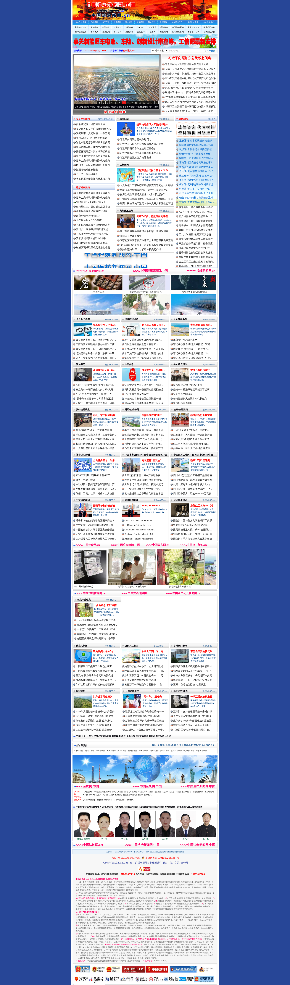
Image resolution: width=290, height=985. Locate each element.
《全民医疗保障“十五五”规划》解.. (191, 729)
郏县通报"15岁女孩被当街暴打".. (196, 239)
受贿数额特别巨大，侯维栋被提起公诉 (140, 249)
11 (140, 103)
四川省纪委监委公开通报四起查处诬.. (193, 475)
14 (152, 103)
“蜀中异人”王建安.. (152, 696)
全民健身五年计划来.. (104, 460)
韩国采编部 (154, 751)
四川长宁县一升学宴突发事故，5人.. (192, 489)
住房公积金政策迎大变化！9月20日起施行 (142, 194)
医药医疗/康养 (181, 691)
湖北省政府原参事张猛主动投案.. (93, 142)
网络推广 (211, 119)
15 (156, 103)
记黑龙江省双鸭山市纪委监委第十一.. (145, 711)
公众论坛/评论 (181, 364)
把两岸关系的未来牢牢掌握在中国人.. (193, 671)
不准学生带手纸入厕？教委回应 (196, 216)
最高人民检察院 (130, 792)
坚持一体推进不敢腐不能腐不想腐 (191, 389)
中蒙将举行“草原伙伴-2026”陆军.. (191, 525)
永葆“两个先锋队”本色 (185, 340)
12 (144, 103)
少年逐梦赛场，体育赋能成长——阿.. (144, 675)
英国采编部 (132, 751)
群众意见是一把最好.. (153, 370)
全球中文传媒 (97, 9)
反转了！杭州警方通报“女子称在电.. (95, 385)
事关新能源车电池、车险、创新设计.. (144, 430)
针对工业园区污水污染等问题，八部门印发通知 (190, 101)
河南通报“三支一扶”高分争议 (194, 189)
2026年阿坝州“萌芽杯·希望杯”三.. (93, 475)
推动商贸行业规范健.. (201, 415)
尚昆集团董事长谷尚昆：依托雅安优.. (144, 448)
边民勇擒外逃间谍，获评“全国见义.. (192, 529)
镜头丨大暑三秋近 (85, 480)
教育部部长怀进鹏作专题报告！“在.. (143, 684)
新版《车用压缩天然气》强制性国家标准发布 (144, 190)
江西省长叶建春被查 (87, 169)
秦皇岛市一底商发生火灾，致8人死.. (95, 389)
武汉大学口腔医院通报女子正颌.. (196, 193)
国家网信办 (186, 792)
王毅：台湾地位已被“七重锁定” (190, 684)
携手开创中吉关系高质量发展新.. (93, 156)
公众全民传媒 (83, 319)
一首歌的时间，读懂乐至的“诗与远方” (133, 107)
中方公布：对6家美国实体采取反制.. (95, 525)
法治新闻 (106, 32)
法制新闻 (124, 164)
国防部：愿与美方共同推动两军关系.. (193, 520)
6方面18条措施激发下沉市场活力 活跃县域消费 (190, 97)
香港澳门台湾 (194, 32)
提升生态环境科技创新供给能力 (93, 160)
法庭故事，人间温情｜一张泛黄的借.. (193, 434)
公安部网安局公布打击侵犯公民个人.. (96, 349)
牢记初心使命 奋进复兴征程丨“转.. (191, 353)
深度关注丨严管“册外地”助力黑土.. (94, 725)
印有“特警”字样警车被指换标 (194, 153)
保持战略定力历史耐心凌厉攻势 (93, 206)
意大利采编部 (176, 751)
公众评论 (141, 27)
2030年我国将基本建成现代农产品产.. (96, 711)
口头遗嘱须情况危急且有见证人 (141, 344)
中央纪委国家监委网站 (102, 792)
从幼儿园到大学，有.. (153, 651)
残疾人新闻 (81, 645)
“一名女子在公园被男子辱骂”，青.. (94, 394)
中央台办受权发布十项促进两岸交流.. (193, 675)
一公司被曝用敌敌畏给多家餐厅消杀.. (97, 620)
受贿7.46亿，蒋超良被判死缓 (91, 138)
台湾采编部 (100, 751)
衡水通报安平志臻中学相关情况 (196, 184)
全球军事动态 (180, 500)
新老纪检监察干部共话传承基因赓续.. (145, 720)
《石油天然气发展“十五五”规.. (92, 234)
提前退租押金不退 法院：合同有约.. (143, 358)
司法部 (178, 792)
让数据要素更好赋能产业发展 (92, 211)
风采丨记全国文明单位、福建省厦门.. (144, 484)
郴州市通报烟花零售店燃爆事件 (196, 212)
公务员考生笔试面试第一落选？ (196, 266)
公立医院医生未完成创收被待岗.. (196, 234)
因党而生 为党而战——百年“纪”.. (191, 349)
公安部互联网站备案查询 (133, 795)
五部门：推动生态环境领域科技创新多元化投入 (190, 69)
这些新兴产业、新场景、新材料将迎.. (144, 434)
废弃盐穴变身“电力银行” (173, 586)
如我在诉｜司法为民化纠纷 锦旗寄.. (192, 448)
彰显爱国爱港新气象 (201, 651)
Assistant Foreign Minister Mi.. (139, 534)
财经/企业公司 (132, 409)
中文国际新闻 (83, 500)
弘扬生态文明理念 (183, 394)
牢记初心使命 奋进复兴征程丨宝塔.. (192, 344)
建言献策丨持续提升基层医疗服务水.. (144, 403)
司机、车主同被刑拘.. (104, 415)
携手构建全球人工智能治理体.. (153, 124)
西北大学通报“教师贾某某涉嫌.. (196, 207)
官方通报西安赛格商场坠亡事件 (196, 162)
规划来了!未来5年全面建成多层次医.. (193, 720)
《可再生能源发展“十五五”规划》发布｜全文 (189, 111)
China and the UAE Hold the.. (139, 520)
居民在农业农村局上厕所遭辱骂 (196, 230)
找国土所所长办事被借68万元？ (196, 261)
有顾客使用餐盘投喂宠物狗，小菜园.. (97, 638)
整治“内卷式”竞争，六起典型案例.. (94, 430)
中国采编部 (79, 751)
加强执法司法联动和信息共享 (92, 243)
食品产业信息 (84, 599)
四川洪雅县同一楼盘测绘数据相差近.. (144, 389)
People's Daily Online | (105, 800)
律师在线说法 (131, 319)
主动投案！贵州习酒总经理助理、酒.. (96, 484)
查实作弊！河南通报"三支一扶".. (196, 175)
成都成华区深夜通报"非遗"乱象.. (196, 252)
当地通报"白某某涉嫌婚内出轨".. (196, 171)
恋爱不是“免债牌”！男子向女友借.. (191, 439)
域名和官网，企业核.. (104, 325)
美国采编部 (111, 751)
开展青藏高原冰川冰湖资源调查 (93, 151)
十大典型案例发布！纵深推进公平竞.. (96, 448)
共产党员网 (87, 792)
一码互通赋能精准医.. (201, 696)
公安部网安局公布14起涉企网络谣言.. (96, 340)
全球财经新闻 (178, 32)
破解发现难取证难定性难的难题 (93, 247)
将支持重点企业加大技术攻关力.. (93, 178)
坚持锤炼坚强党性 (183, 403)
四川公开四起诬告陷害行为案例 (93, 165)
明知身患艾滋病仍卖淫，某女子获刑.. (96, 434)
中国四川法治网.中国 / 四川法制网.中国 (193, 454)
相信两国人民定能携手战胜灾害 (93, 147)
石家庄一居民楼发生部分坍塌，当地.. (96, 403)
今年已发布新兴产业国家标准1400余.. (97, 629)
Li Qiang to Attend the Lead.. (138, 525)
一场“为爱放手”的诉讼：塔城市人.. (191, 430)
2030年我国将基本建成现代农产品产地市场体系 (190, 78)
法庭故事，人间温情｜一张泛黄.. (93, 133)
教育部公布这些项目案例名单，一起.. (144, 671)
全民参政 (129, 27)
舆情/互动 (183, 118)
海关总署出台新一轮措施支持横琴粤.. (193, 680)
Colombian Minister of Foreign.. (139, 529)
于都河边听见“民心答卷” (89, 220)
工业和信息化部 (154, 792)
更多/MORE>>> (165, 119)
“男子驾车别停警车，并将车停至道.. (95, 398)
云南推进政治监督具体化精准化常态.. (144, 493)
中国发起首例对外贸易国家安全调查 (95, 529)
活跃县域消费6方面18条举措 (91, 238)
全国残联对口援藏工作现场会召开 (94, 666)
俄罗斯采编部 (189, 751)
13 (148, 103)
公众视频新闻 (180, 319)
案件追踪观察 (81, 32)
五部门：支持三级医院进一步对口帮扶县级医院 (190, 83)
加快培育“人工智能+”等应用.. (92, 202)
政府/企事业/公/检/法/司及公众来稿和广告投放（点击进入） (183, 745)
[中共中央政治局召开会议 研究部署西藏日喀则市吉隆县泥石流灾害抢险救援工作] (145, 44)
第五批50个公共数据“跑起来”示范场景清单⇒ (189, 87)
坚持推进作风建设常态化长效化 (190, 398)
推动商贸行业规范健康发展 (90, 124)
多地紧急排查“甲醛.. (107, 605)
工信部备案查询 (115, 795)
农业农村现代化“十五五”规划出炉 (94, 729)
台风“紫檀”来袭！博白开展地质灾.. (143, 475)
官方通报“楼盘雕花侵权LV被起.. (196, 202)
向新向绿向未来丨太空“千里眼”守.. (143, 443)
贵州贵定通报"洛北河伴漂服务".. (196, 180)
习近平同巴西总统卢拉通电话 (135, 157)
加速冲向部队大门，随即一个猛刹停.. (193, 534)
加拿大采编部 (201, 751)
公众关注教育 (131, 645)
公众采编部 (119, 852)
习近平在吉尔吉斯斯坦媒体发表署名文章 (186, 64)
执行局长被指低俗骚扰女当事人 (196, 167)
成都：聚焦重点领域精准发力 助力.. (192, 484)
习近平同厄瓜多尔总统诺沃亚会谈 (138, 148)
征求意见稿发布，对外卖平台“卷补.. (143, 385)
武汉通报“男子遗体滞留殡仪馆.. (196, 149)
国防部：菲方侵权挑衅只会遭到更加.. (193, 538)
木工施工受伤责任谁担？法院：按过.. (144, 353)
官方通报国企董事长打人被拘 (194, 257)
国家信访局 (209, 792)
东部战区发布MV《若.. (202, 505)
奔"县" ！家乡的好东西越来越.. (92, 229)
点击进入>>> (129, 50)
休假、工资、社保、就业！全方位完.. (96, 493)
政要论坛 (118, 27)
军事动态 (94, 32)
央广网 (105, 795)
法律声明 (128, 852)
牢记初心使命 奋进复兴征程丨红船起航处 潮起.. (94, 107)
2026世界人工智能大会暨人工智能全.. (96, 538)
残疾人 (153, 32)
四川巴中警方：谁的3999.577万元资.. (193, 493)
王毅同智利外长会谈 (104, 505)
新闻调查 (152, 27)
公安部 (165, 792)
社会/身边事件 (83, 454)
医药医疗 (141, 32)
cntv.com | (130, 800)
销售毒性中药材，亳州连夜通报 (196, 197)
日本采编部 (121, 751)
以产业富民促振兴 (102, 696)
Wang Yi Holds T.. (151, 505)
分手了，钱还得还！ (87, 174)
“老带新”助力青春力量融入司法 (76, 586)
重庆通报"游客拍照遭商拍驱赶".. (196, 140)
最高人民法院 (117, 792)
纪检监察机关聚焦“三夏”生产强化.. (94, 720)
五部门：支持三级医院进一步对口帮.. (193, 711)
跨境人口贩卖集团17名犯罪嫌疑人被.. (96, 439)
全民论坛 (106, 27)
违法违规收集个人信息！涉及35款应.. (96, 353)
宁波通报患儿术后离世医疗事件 (196, 243)
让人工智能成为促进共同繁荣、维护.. (96, 358)
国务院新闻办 (198, 792)
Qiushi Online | (89, 800)
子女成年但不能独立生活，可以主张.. (144, 349)
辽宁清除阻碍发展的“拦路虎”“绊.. (142, 489)
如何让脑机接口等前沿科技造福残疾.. (96, 684)
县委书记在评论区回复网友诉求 (196, 225)
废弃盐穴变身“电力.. (152, 415)
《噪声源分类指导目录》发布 (152, 170)
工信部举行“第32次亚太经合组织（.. (143, 439)
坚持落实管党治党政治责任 (187, 385)
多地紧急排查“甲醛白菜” (125, 586)
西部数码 (147, 795)
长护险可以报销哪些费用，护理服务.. (193, 716)
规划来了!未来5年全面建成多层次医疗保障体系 (190, 92)
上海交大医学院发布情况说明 (140, 680)
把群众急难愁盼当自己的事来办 (93, 225)
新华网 (92, 795)
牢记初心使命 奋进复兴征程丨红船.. (192, 358)
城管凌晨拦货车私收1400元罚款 (196, 145)
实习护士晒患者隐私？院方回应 (196, 158)
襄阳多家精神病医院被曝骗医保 (196, 248)
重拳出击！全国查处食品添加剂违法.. (97, 634)
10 (136, 103)
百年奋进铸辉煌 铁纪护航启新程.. (143, 716)
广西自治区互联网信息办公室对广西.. (96, 344)
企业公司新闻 (209, 27)
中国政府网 (142, 792)
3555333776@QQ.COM (95, 50)
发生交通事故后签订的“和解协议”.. (143, 340)
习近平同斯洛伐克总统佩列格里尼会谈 (140, 153)
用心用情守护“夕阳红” (88, 215)
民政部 (171, 792)
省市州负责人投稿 (105, 119)
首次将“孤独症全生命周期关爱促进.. (95, 675)
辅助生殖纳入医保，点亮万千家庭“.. (192, 725)
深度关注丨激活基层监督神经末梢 (142, 398)
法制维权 (94, 27)
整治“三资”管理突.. (200, 460)
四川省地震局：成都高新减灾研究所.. (193, 480)
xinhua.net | (120, 800)
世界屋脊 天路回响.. (201, 325)
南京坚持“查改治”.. (152, 460)
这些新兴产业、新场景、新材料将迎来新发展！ (190, 73)
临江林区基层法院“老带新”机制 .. (191, 443)
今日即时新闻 (83, 118)
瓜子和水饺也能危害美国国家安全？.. (96, 520)
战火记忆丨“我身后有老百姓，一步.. (144, 729)
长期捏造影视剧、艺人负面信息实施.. (96, 443)
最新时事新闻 (83, 187)
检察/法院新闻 (181, 409)
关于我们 (109, 852)
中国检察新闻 (178, 27)
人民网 (85, 795)
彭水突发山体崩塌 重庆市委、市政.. (96, 489)
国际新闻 (118, 32)
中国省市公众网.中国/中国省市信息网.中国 (146, 454)
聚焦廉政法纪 (81, 27)
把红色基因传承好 (200, 370)
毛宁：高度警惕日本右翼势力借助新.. (96, 534)
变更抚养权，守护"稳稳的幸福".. (93, 129)
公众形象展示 (132, 691)
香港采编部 (89, 751)
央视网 (98, 795)
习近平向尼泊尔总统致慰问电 (189, 58)
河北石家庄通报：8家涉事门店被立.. (95, 716)
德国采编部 (143, 751)
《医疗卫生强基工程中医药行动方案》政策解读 (190, 106)
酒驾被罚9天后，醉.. (104, 370)
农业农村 (164, 32)
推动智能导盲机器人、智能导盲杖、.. (96, 680)
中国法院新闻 (194, 27)
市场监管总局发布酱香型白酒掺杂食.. (97, 625)
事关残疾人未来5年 (103, 651)
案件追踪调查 (83, 409)
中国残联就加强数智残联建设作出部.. (96, 671)
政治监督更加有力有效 (136, 394)
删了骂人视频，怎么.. (153, 325)
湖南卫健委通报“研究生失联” (194, 221)
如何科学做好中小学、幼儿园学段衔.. (144, 666)
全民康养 (129, 32)
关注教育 (164, 27)
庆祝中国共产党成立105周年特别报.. (144, 725)
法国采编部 (164, 751)
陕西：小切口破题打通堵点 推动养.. (143, 480)
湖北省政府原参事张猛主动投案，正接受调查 (144, 231)
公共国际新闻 (209, 32)
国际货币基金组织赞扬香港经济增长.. (193, 666)
